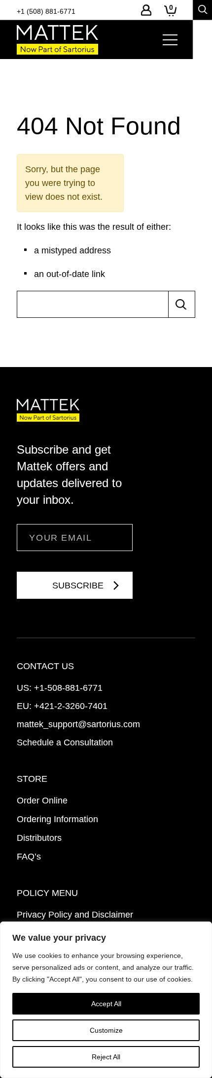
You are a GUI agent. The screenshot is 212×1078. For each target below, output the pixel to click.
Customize (106, 1030)
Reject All (106, 1057)
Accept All (106, 1004)
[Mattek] (57, 40)
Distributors (39, 838)
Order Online (42, 800)
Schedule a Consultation (65, 742)
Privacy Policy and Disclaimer (75, 915)
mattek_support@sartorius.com (78, 724)
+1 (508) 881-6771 (46, 11)
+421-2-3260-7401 (70, 706)
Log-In (146, 10)
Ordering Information (57, 819)
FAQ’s (29, 857)
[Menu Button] (170, 39)
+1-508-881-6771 (68, 688)
